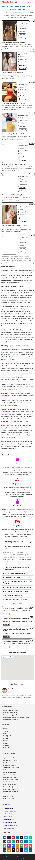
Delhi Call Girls (7, 770)
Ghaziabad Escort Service (10, 775)
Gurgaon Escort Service (10, 772)
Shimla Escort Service (9, 763)
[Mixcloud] (4, 850)
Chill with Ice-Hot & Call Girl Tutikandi (13, 42)
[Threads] (21, 850)
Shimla (5, 743)
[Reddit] (30, 846)
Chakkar (5, 731)
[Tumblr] (30, 850)
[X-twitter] (21, 837)
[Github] (4, 841)
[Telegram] (26, 837)
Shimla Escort (9, 2)
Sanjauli (5, 741)
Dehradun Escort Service (10, 777)
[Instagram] (9, 837)
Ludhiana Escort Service (10, 760)
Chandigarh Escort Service (11, 794)
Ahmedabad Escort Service (11, 767)
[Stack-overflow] (9, 850)
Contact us (13, 858)
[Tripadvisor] (21, 846)
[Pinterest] (17, 841)
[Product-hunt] (17, 850)
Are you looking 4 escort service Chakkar (14, 225)
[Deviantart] (30, 837)
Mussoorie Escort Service (10, 779)
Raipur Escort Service (9, 784)
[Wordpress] (21, 841)
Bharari (5, 728)
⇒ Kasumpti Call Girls (9, 819)
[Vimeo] (30, 841)
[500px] (26, 850)
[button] (31, 21)
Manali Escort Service (9, 765)
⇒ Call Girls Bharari (8, 828)
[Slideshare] (26, 841)
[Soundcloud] (17, 846)
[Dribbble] (26, 846)
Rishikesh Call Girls (9, 787)
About (9, 858)
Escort (5, 733)
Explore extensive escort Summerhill (12, 73)
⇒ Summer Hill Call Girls (9, 811)
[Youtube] (13, 837)
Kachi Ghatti (7, 736)
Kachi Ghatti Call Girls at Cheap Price (13, 195)
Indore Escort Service (9, 789)
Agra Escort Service (9, 758)
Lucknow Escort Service (10, 799)
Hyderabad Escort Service (10, 791)
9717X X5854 (14, 712)
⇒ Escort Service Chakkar (10, 825)
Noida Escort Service (9, 796)
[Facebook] (4, 837)
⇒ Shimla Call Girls (8, 814)
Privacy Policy (20, 858)
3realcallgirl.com (17, 856)
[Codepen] (13, 850)
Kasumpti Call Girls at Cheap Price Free (13, 164)
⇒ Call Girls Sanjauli (8, 816)
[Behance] (13, 846)
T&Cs (26, 858)
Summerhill (6, 745)
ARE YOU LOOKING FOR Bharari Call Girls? (16, 256)
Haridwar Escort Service (10, 782)
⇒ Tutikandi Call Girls (9, 808)
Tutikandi (6, 748)
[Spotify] (4, 846)
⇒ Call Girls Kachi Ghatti (9, 822)
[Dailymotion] (9, 841)
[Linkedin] (17, 837)
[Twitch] (9, 846)
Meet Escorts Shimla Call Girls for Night (13, 103)
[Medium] (13, 841)
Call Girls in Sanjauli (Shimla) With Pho (13, 134)
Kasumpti (6, 738)
